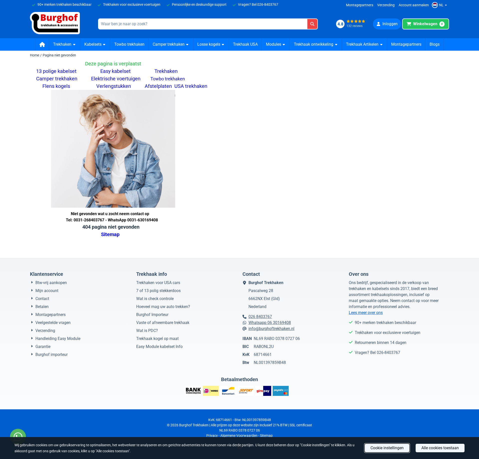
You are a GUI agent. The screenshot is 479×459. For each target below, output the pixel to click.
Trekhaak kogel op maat (157, 338)
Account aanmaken (414, 5)
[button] (440, 5)
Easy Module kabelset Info (159, 346)
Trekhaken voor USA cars (158, 282)
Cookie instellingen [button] (387, 448)
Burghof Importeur (152, 314)
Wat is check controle (155, 298)
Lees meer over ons (366, 312)
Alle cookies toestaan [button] (440, 448)
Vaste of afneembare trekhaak (162, 322)
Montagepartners (359, 5)
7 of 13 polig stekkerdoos (158, 290)
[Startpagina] (42, 44)
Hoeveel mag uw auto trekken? (163, 306)
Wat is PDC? (147, 330)
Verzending (386, 5)
